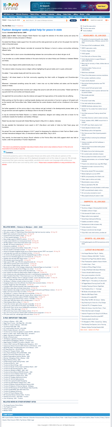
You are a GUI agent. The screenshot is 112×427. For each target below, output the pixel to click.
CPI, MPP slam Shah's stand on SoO (92, 125)
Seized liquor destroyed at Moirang (91, 219)
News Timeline (95, 417)
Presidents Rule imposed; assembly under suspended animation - (25, 286)
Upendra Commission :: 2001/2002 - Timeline (16, 396)
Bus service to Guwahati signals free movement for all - (22, 256)
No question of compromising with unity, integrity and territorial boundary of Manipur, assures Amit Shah (95, 40)
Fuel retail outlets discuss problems (91, 103)
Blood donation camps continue (90, 182)
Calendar (51, 14)
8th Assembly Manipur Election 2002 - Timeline (17, 395)
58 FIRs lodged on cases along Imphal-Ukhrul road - (21, 242)
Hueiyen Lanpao (8, 408)
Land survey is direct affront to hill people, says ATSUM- (22, 305)
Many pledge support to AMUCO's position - (19, 239)
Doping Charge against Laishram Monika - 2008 (17, 356)
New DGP (84, 98)
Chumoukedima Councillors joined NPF (92, 316)
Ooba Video (67, 14)
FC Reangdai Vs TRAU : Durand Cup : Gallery (94, 322)
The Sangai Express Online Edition (13, 405)
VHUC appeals (86, 53)
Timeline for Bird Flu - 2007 (11, 363)
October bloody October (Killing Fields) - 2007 (16, 361)
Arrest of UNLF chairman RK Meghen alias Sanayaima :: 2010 (21, 344)
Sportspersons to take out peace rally (92, 224)
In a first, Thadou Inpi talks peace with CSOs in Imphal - (22, 279)
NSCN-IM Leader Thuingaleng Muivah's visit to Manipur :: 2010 (21, 347)
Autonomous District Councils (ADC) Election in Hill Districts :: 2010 (22, 346)
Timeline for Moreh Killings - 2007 (13, 365)
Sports (4, 420)
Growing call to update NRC (89, 297)
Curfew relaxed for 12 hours (89, 227)
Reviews (12, 17)
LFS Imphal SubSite (84, 417)
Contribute (93, 17)
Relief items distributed (88, 72)
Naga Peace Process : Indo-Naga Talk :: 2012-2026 (17, 323)
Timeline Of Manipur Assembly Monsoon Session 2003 (19, 384)
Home (13, 26)
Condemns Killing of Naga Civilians (91, 267)
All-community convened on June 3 (91, 193)
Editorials (25, 417)
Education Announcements (37, 417)
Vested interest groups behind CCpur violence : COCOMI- (23, 298)
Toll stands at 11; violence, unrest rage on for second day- (23, 293)
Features (43, 17)
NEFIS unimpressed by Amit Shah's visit (93, 176)
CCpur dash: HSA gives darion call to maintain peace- (22, 300)
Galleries (51, 17)
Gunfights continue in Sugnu (89, 210)
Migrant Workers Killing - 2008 (12, 360)
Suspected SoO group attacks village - (17, 235)
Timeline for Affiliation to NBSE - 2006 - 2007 (16, 370)
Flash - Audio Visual (66, 417)
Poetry (102, 417)
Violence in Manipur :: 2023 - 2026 (13, 321)
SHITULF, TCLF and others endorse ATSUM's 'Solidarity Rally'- (24, 297)
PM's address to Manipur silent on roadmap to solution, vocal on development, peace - (30, 277)
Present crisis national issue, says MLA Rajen (94, 164)
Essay (47, 417)
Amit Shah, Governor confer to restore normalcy (95, 118)
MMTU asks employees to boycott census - (19, 234)
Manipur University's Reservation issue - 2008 (16, 354)
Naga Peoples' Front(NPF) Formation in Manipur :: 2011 (19, 342)
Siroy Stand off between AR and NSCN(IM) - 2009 (17, 353)
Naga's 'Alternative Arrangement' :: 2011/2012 (16, 335)
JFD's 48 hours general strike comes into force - (20, 263)
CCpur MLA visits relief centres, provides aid (94, 232)
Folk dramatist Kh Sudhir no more (91, 213)
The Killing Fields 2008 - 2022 (12, 326)
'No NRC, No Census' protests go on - (17, 244)
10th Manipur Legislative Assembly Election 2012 (17, 339)
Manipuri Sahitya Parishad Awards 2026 (93, 327)
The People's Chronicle (10, 407)
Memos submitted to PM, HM (90, 185)
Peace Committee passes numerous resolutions (95, 75)
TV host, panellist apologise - (15, 237)
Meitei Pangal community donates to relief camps (95, 187)
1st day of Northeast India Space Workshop (93, 270)
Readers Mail (18, 417)
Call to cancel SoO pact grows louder (92, 88)
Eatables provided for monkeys (90, 221)
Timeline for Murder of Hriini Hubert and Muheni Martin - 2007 (20, 367)
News (5, 17)
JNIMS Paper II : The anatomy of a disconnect (94, 280)
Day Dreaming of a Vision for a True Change (94, 302)
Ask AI (73, 20)
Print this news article (89, 28)
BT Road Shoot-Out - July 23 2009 (13, 349)
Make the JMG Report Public (90, 294)
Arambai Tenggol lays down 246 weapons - (18, 284)
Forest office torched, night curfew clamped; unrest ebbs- (22, 304)
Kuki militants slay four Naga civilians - (18, 230)
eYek (88, 14)
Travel (27, 17)
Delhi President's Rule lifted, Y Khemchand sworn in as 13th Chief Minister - (28, 276)
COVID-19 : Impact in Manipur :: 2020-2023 (15, 325)
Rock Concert (11, 420)
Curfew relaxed (86, 205)
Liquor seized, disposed (88, 81)
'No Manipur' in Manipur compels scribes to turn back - (22, 281)
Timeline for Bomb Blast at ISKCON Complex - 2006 (18, 372)
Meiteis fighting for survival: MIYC (91, 174)
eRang (59, 14)
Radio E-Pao (34, 14)
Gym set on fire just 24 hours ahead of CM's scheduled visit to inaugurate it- (27, 312)
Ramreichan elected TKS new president (92, 171)
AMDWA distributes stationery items (92, 106)
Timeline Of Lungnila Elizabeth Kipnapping (15, 381)
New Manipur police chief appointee (91, 130)
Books (82, 14)
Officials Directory (22, 14)
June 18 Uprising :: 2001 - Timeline (13, 398)
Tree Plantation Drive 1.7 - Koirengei (92, 289)
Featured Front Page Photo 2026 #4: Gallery (94, 259)
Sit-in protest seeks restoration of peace (92, 154)
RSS (17, 420)
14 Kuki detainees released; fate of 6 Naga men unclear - (22, 269)
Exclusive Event (54, 417)
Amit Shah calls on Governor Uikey (91, 56)
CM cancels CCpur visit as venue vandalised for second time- (24, 307)
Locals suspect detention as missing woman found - (21, 241)
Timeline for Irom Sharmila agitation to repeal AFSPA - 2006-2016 (22, 332)
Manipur (20, 17)
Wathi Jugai (31, 420)
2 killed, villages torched (88, 51)
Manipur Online (8, 410)
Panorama (78, 17)
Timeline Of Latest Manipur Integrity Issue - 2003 (17, 382)
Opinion (107, 417)
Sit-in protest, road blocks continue (91, 78)
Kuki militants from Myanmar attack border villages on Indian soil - (25, 272)
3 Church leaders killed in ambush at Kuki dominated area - (23, 270)
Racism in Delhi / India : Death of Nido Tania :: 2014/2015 (19, 333)
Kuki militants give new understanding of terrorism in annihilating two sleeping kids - (30, 274)
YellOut (43, 14)
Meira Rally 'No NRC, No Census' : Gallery (93, 300)
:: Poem (88, 264)
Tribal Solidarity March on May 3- (16, 302)
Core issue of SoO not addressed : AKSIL (93, 45)
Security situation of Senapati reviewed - (18, 249)
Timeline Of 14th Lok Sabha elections (14, 379)
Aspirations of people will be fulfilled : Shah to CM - (21, 248)
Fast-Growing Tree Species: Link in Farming (94, 324)
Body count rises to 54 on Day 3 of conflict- (19, 291)
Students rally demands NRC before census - (19, 258)
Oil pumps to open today (88, 100)
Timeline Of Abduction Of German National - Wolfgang (18, 386)
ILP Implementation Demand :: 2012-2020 (15, 328)
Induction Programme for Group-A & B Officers (94, 313)
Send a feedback (87, 31)
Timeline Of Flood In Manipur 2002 (13, 393)
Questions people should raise (90, 319)
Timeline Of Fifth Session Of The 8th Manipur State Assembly (21, 388)
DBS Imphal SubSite (7, 417)
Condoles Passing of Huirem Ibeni (93, 286)
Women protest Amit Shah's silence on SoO (94, 156)
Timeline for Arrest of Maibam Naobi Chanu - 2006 (17, 374)
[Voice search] (66, 20)
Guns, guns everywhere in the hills (91, 275)
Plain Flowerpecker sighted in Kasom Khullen (94, 261)
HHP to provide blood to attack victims (92, 190)
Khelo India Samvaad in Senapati (91, 311)
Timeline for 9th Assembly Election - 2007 (15, 368)
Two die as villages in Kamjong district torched (94, 208)
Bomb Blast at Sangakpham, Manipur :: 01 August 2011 (19, 340)
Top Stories (23, 420)
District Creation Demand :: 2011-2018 (14, 330)
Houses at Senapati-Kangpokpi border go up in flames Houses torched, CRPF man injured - (32, 251)
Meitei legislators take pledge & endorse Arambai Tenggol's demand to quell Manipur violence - (33, 290)
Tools (86, 17)
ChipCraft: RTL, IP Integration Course (92, 305)
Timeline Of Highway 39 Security (13, 391)
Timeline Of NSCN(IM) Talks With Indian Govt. (16, 389)
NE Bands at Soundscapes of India (91, 291)
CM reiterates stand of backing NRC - (17, 260)
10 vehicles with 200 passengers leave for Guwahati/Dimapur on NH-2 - (26, 255)
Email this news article (89, 26)
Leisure (58, 17)
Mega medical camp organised (90, 216)
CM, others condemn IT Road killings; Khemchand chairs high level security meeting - (30, 232)
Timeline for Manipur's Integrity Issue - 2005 (16, 375)
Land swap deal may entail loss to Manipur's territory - (22, 253)
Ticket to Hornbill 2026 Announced (91, 272)
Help (39, 425)
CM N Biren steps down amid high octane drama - (20, 288)
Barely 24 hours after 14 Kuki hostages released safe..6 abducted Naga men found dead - (31, 267)
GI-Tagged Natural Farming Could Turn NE (93, 283)
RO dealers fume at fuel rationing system (93, 151)
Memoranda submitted (88, 95)
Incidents (75, 417)
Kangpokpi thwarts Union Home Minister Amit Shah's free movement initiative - (28, 283)
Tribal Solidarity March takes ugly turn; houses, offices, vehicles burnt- (26, 295)
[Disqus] (40, 194)
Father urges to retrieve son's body (91, 179)
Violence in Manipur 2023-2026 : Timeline (93, 256)
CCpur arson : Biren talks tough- (15, 309)
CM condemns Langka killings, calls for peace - (20, 265)
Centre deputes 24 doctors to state (91, 128)
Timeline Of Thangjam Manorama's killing (15, 377)
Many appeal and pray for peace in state (92, 195)
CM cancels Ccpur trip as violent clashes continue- (21, 311)
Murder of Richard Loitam (11, 337)
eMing (76, 14)
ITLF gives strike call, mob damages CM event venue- (21, 314)
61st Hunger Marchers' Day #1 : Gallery (92, 253)
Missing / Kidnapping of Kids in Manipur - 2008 (16, 358)
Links (64, 17)
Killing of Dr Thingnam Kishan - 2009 (14, 351)
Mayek (71, 17)
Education (34, 17)
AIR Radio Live (9, 14)
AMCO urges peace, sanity (89, 48)
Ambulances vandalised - (14, 246)
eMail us (102, 17)
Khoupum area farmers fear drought (91, 230)
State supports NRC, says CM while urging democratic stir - (23, 262)
